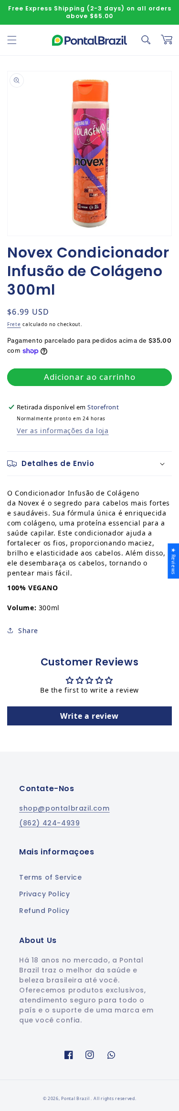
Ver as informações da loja (63, 430)
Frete (14, 324)
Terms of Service (50, 877)
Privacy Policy (44, 894)
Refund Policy (44, 910)
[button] (11, 40)
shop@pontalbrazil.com (64, 808)
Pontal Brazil (76, 1098)
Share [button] (28, 630)
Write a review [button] (89, 716)
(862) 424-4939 (49, 823)
